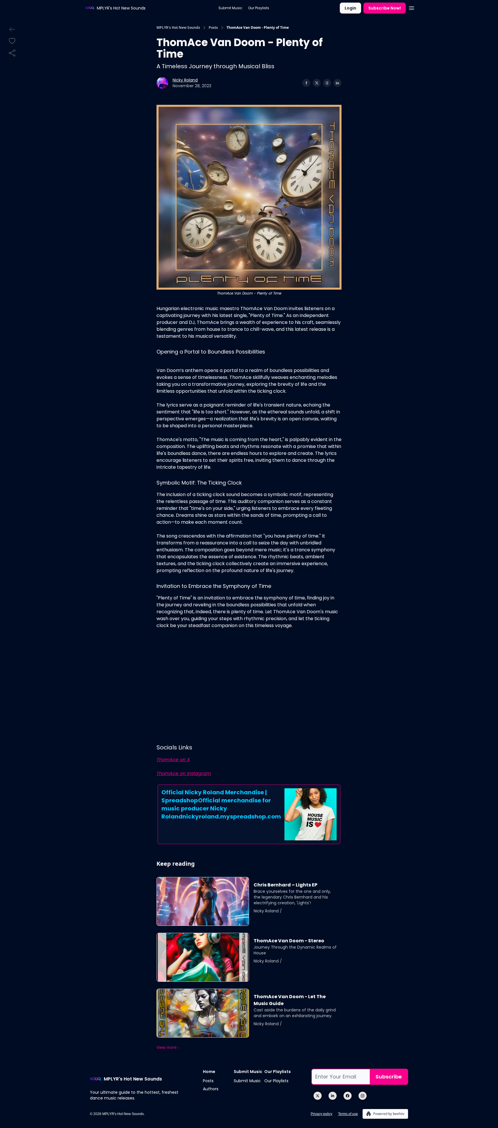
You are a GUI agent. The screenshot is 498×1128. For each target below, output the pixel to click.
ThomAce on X (173, 759)
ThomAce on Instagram (183, 773)
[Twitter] (317, 1095)
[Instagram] (362, 1095)
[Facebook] (347, 1095)
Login (350, 8)
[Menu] (411, 7)
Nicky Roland (185, 80)
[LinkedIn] (332, 1095)
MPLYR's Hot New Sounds (178, 27)
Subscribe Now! (384, 8)
